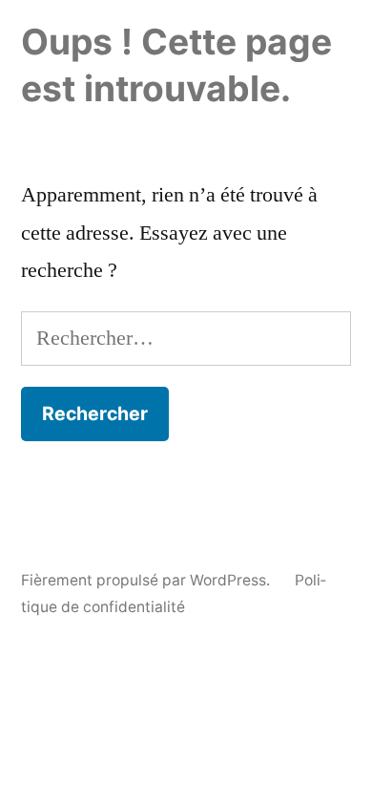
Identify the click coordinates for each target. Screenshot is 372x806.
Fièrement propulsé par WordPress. (147, 580)
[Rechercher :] (186, 338)
